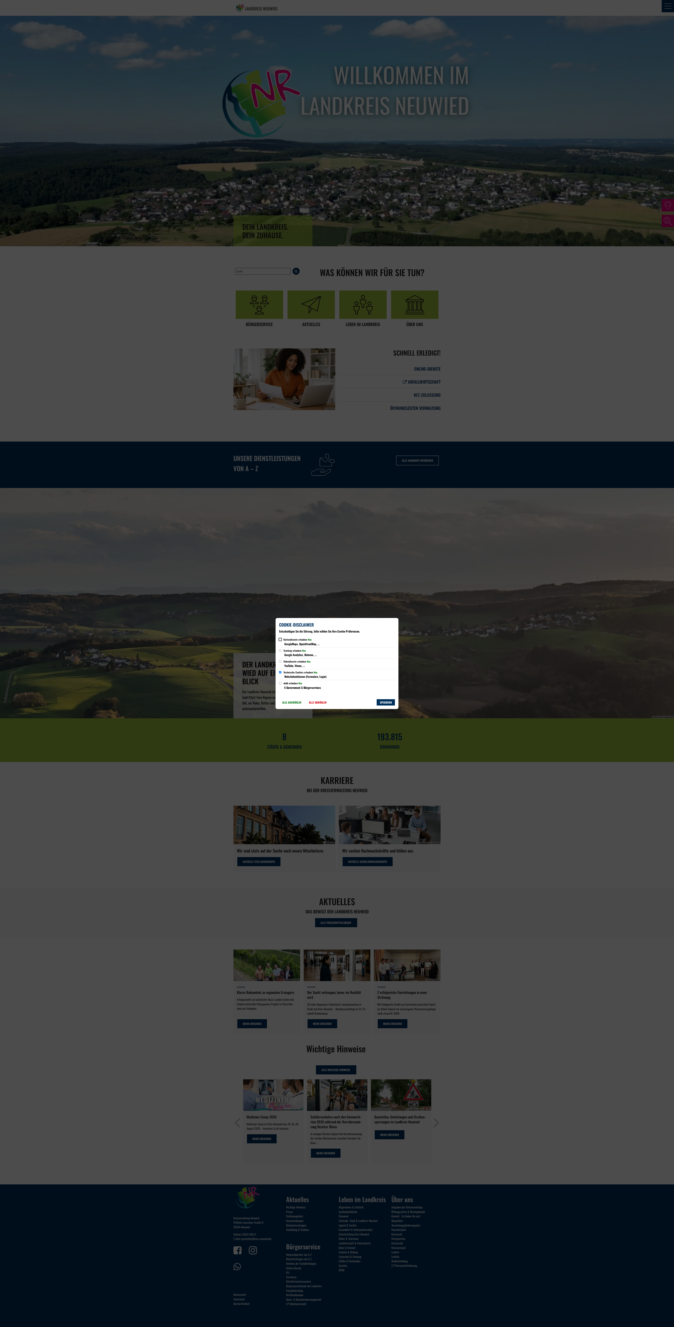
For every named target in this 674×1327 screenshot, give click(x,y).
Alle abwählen (317, 702)
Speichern (386, 702)
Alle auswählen (291, 702)
